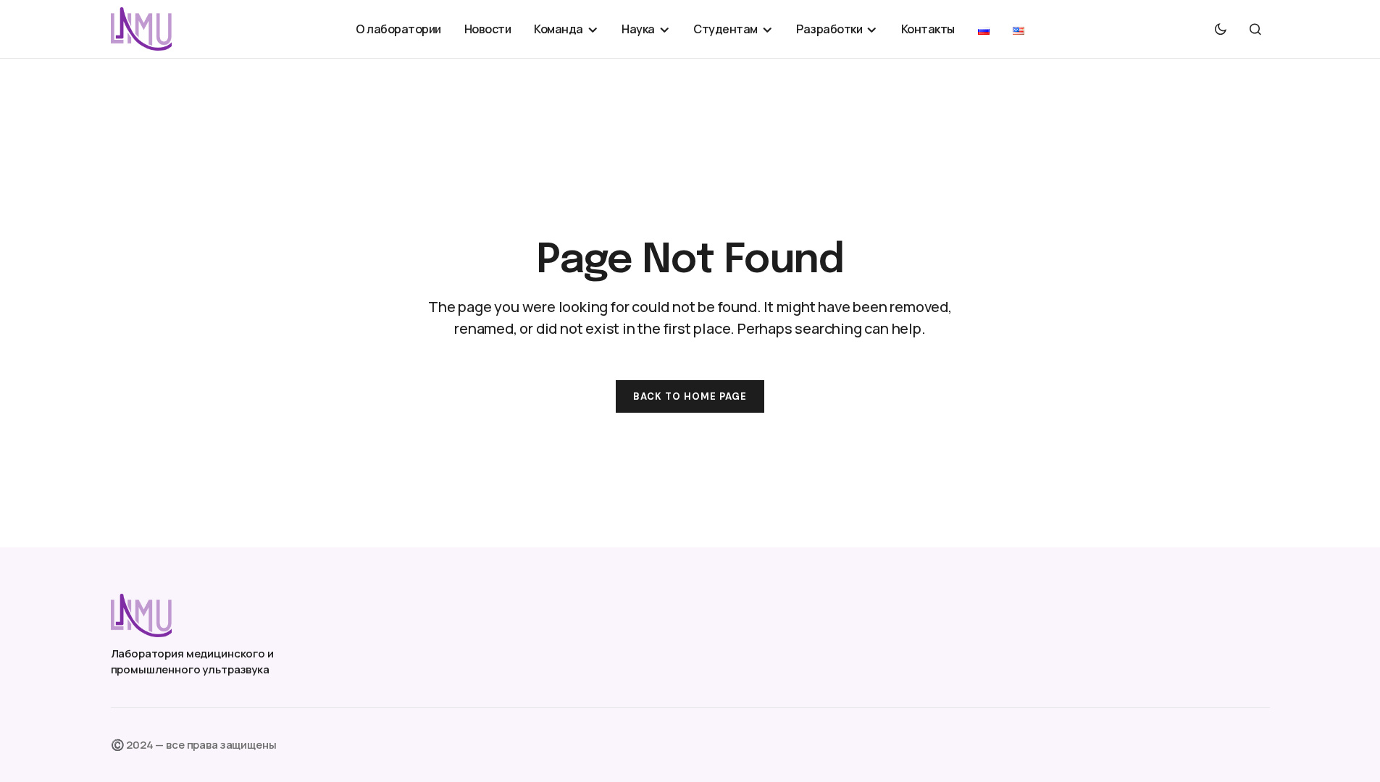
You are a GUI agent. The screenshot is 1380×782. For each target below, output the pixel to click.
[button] (1220, 28)
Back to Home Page (690, 396)
